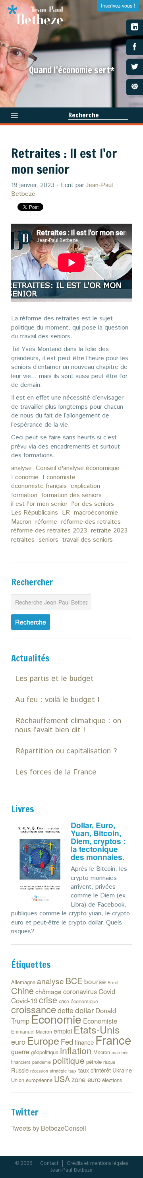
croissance (33, 1009)
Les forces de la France (56, 772)
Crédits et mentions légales (97, 1163)
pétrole (94, 1061)
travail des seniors (87, 539)
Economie (25, 477)
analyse (21, 468)
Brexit (113, 982)
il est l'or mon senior (39, 504)
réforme (46, 522)
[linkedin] (134, 27)
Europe (43, 1040)
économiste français (39, 486)
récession (39, 1071)
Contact (49, 1163)
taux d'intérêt (94, 1070)
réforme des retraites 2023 (49, 530)
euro (18, 1041)
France (113, 1039)
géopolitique (44, 1052)
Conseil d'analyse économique (78, 468)
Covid (107, 991)
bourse (95, 981)
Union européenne (31, 1080)
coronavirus (80, 991)
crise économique (78, 1001)
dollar (84, 1009)
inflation (76, 1050)
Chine (22, 990)
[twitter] (134, 67)
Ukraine (122, 1070)
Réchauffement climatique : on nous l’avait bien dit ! (68, 725)
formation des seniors (71, 495)
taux (72, 1070)
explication (85, 486)
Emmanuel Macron (31, 1031)
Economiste (59, 477)
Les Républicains (34, 512)
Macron (21, 522)
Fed (67, 1041)
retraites (23, 539)
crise (48, 999)
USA (62, 1078)
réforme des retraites (91, 522)
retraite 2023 (109, 530)
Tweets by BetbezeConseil (48, 1128)
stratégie (58, 1070)
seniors (48, 539)
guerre (20, 1051)
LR (66, 512)
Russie (20, 1070)
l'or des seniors (93, 504)
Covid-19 (24, 1000)
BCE (74, 981)
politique (68, 1060)
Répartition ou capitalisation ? (66, 751)
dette (65, 1010)
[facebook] (134, 47)
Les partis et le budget (54, 678)
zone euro (86, 1079)
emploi (63, 1030)
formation (24, 495)
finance (84, 1042)
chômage (48, 991)
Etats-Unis (96, 1029)
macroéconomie (96, 512)
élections (112, 1080)
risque (109, 1062)
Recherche (83, 115)
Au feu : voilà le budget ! (57, 699)
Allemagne (23, 982)
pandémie (41, 1062)
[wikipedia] (134, 87)
